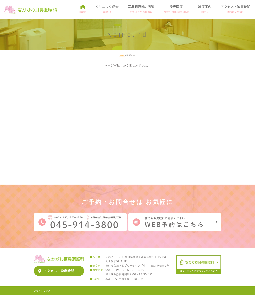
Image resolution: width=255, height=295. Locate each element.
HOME (122, 55)
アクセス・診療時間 (59, 271)
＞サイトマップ (42, 290)
